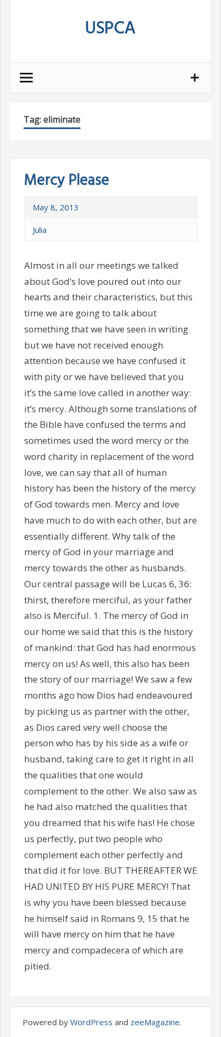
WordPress (91, 1022)
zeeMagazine (155, 1022)
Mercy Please (66, 181)
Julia (40, 229)
